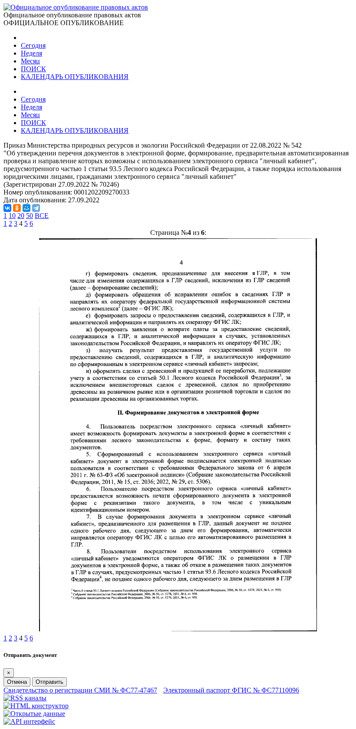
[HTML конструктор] (36, 705)
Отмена (17, 682)
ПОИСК (33, 69)
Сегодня (33, 45)
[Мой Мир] (26, 208)
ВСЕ (42, 215)
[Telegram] (36, 208)
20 (20, 215)
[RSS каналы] (24, 698)
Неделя (31, 53)
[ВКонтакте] (7, 208)
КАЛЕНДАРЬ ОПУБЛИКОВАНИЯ (75, 76)
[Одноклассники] (17, 208)
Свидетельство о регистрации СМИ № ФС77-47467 (80, 690)
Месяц (30, 61)
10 (12, 215)
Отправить (49, 682)
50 (29, 215)
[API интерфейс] (29, 721)
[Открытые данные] (34, 713)
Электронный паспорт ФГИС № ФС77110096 (231, 690)
